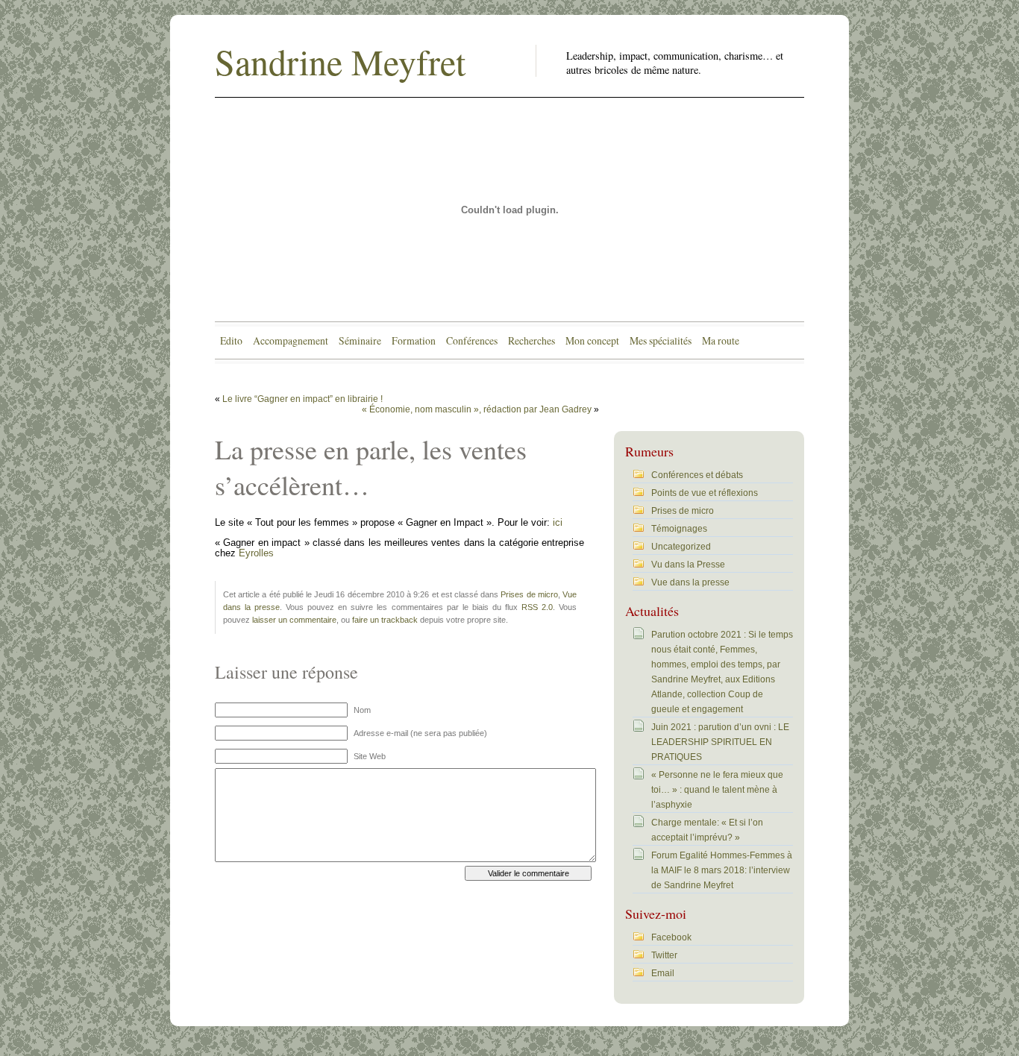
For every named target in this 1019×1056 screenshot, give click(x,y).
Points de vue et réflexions (704, 493)
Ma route (720, 340)
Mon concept (592, 340)
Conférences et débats (697, 475)
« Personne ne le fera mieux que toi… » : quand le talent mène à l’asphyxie (717, 790)
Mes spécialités (661, 340)
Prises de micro (529, 594)
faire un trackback (385, 619)
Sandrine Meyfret (340, 61)
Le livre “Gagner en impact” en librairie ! (302, 399)
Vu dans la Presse (688, 564)
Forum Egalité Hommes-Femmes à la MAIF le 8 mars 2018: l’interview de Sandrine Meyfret (721, 870)
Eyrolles (256, 553)
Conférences (472, 340)
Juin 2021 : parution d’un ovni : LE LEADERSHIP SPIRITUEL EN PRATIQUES (720, 742)
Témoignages (679, 529)
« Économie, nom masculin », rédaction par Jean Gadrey (477, 409)
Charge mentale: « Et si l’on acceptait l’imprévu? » (707, 830)
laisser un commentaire (294, 619)
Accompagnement (290, 340)
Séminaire (360, 340)
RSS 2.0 (537, 607)
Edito (231, 340)
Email (662, 973)
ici (557, 523)
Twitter (664, 955)
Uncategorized (681, 546)
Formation (414, 340)
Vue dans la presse (690, 582)
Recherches (531, 340)
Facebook (671, 937)
